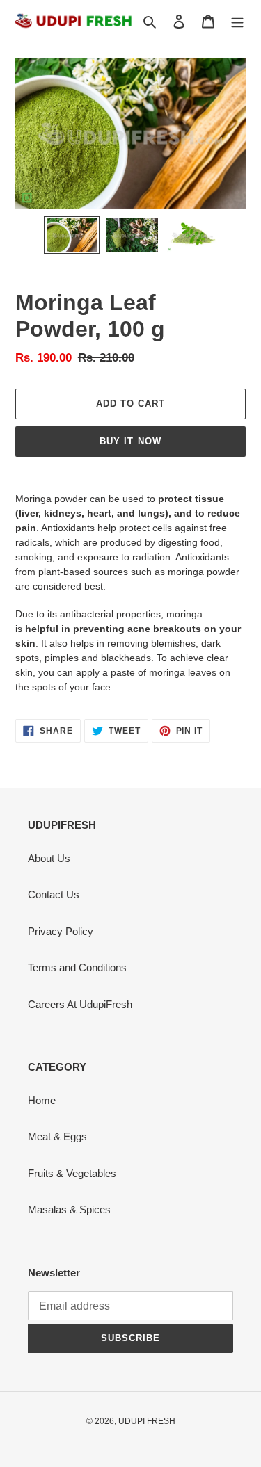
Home (42, 1100)
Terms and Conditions (77, 967)
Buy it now (130, 441)
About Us (49, 858)
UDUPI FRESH (146, 1421)
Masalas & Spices (69, 1209)
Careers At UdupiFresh (80, 1004)
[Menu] (237, 21)
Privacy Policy (60, 931)
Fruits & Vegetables (72, 1173)
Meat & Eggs (57, 1136)
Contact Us (53, 894)
